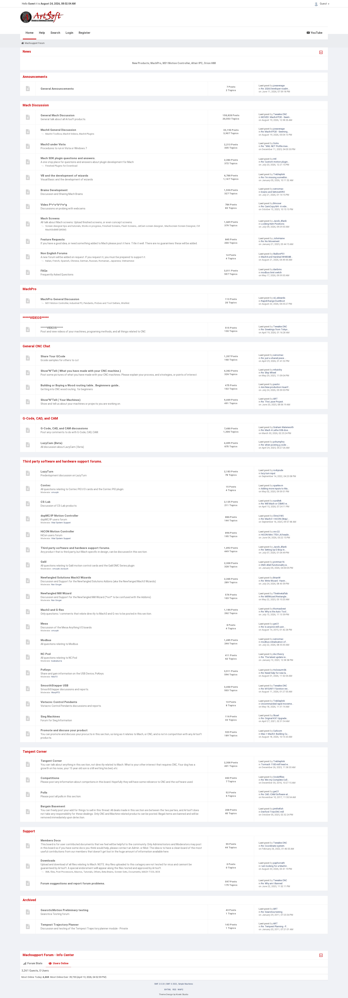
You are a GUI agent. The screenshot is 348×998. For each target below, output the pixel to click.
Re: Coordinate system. (273, 845)
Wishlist (125, 303)
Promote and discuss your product (64, 730)
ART (275, 398)
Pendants (88, 303)
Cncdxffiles (278, 777)
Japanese (115, 260)
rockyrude (278, 470)
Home (30, 32)
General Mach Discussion (57, 115)
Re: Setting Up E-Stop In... (273, 549)
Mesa (44, 623)
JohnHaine (279, 238)
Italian (48, 260)
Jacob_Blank (280, 221)
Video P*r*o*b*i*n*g (54, 204)
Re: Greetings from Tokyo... (275, 329)
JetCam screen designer (150, 226)
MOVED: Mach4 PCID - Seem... (276, 117)
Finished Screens (111, 226)
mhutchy (277, 369)
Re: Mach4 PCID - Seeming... (275, 131)
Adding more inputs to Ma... (275, 488)
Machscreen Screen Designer (180, 226)
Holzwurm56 (279, 669)
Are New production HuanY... (275, 387)
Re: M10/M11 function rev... (275, 688)
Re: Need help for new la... (274, 673)
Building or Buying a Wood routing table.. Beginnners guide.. (80, 385)
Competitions (50, 778)
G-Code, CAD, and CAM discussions (64, 428)
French (56, 260)
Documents (135, 871)
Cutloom (277, 730)
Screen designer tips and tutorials (63, 226)
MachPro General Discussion (60, 299)
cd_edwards (279, 297)
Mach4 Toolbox (53, 133)
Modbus (46, 640)
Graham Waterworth (283, 427)
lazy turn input (268, 473)
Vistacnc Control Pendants (59, 702)
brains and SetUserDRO (273, 192)
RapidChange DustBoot (273, 301)
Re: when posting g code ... (274, 444)
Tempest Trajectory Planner (60, 924)
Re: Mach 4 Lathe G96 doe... (275, 430)
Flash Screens (128, 226)
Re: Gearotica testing (271, 912)
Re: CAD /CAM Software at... (275, 794)
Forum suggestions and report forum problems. (73, 883)
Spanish (65, 260)
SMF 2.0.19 (159, 984)
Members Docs (51, 840)
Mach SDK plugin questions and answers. (68, 158)
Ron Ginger (56, 584)
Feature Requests (53, 239)
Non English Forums (54, 253)
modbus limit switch (271, 272)
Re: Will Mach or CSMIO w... (274, 503)
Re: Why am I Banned (271, 883)
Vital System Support (61, 523)
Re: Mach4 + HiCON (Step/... (275, 519)
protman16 (278, 562)
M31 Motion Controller (57, 303)
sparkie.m (278, 485)
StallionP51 (279, 253)
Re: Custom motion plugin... (275, 161)
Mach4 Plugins (86, 133)
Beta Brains (107, 871)
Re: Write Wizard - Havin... (274, 580)
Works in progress (91, 226)
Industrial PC (76, 303)
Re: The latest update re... (274, 657)
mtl (274, 159)
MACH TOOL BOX (151, 871)
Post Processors (64, 871)
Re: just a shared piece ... (273, 358)
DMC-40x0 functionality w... (274, 565)
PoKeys (46, 669)
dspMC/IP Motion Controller (59, 515)
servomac (278, 188)
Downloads (48, 860)
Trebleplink (279, 174)
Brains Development (54, 190)
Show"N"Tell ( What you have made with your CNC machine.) (81, 371)
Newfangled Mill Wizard (56, 593)
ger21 (276, 623)
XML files (50, 871)
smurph (55, 492)
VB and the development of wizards (64, 175)
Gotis (276, 143)
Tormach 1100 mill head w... (275, 764)
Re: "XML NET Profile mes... (275, 146)
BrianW (276, 577)
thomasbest (279, 608)
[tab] (32, 963)
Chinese (75, 260)
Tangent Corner (51, 760)
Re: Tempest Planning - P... (274, 926)
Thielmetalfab (280, 593)
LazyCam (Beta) (51, 443)
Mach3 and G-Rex (52, 610)
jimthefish (278, 808)
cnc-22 (276, 531)
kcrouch (64, 569)
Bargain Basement (53, 806)
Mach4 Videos (70, 133)
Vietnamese (128, 260)
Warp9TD (55, 692)
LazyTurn (47, 471)
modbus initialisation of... (274, 642)
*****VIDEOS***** (52, 327)
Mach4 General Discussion (58, 130)
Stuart (276, 715)
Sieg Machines (50, 716)
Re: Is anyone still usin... (273, 626)
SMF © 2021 (171, 984)
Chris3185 (278, 515)
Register (84, 32)
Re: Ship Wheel (268, 372)
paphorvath (279, 863)
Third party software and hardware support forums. (75, 548)
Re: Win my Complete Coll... (275, 779)
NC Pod (46, 654)
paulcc (276, 384)
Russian (93, 260)
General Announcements (57, 88)
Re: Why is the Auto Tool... (274, 611)
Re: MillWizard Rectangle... (274, 596)
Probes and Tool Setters (107, 303)
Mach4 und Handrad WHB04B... (277, 256)
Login (69, 32)
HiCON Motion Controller (57, 531)
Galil (43, 561)
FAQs (44, 270)
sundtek (277, 500)
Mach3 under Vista (53, 144)
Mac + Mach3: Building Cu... (275, 734)
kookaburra (56, 661)
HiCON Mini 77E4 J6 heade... (275, 534)
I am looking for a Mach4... (274, 866)
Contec (46, 485)
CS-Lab (45, 502)
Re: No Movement (270, 241)
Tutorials (88, 871)
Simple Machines (185, 984)
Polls (44, 792)
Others (97, 871)
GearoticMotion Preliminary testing (64, 910)
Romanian (104, 260)
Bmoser (277, 203)
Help (42, 32)
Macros (78, 871)
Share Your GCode (53, 356)
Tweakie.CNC (280, 114)
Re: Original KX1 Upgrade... (274, 718)
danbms (277, 269)
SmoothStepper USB (54, 685)
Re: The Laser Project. (272, 401)
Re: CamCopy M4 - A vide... (274, 206)
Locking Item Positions (272, 223)
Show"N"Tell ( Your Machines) (60, 400)
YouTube (316, 32)
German (84, 260)
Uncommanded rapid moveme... (277, 703)
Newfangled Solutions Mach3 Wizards (66, 577)
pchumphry (278, 441)
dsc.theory (278, 654)
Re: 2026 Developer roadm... (275, 88)
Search (55, 32)
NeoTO (54, 677)
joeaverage (279, 85)
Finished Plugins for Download (61, 165)
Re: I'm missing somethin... (275, 177)
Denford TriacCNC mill (272, 811)
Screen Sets (121, 871)
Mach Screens (50, 218)
